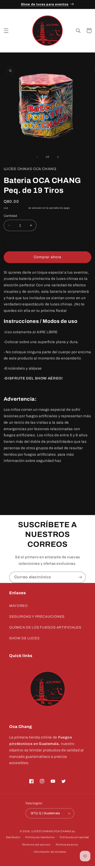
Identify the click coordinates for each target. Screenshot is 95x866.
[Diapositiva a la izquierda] (37, 157)
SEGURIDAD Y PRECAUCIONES (37, 616)
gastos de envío (18, 208)
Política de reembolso (40, 837)
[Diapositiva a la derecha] (58, 157)
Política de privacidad (74, 837)
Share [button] (14, 485)
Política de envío (67, 844)
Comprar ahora (47, 257)
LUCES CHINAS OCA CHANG (51, 831)
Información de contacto (50, 851)
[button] (6, 30)
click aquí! (71, 461)
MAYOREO (18, 606)
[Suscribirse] (80, 577)
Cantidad (10, 215)
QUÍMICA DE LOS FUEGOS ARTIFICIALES (45, 627)
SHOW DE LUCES (24, 638)
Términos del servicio (36, 844)
